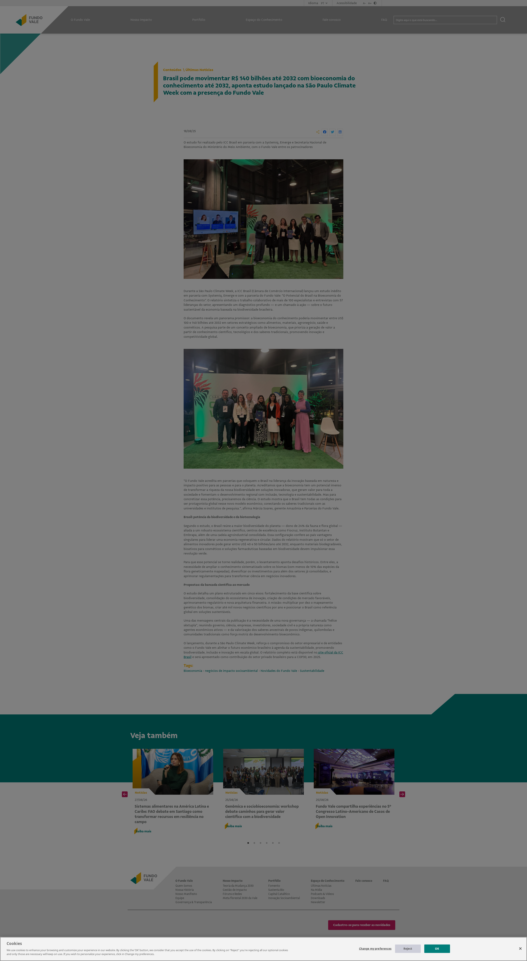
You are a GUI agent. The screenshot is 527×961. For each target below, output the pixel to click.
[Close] (520, 948)
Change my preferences (375, 948)
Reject (407, 948)
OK (437, 948)
